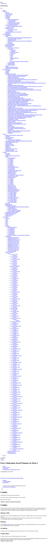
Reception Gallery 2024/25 (13, 190)
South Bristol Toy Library (13, 119)
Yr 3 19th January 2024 (15, 364)
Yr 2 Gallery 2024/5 (12, 195)
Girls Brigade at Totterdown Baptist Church (16, 118)
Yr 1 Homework (11, 228)
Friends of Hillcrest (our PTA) (11, 25)
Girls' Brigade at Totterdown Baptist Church (16, 128)
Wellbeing (8, 146)
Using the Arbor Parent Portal (11, 148)
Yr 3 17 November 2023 (15, 398)
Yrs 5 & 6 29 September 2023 (16, 432)
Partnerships (10, 30)
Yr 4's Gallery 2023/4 (12, 202)
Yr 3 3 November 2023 (15, 412)
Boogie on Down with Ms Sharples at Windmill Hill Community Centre (22, 112)
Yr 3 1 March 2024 (14, 344)
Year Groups (5, 217)
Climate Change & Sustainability (12, 68)
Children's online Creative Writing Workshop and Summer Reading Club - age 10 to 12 (25, 86)
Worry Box (8, 153)
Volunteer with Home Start (13, 77)
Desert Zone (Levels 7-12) (13, 238)
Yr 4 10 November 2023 (15, 407)
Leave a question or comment (14, 211)
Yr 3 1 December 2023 (15, 389)
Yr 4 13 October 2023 (14, 421)
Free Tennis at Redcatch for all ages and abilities (17, 87)
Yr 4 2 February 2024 (14, 353)
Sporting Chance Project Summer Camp (16, 78)
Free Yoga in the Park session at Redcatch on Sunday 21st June (20, 88)
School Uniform (9, 143)
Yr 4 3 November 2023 (15, 414)
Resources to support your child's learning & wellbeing (19, 235)
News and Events (6, 69)
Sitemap (4, 480)
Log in (4, 455)
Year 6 (7, 225)
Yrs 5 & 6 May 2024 (14, 311)
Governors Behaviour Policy (13, 23)
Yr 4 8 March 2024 (14, 339)
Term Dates (8, 70)
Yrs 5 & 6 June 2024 (14, 278)
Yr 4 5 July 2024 (13, 263)
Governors (8, 18)
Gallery (7, 156)
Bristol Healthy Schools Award (12, 212)
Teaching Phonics (11, 64)
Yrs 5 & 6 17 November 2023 (16, 403)
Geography (12, 53)
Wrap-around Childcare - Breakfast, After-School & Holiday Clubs (19, 140)
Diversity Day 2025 (12, 186)
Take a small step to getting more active (16, 127)
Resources (10, 42)
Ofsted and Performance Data (11, 67)
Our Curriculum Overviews (13, 47)
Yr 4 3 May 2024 (13, 309)
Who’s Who (8, 17)
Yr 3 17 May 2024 (14, 294)
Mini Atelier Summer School (13, 92)
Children (4, 152)
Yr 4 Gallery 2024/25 (12, 193)
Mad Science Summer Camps (14, 96)
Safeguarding (8, 33)
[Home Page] (3, 3)
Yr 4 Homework (11, 231)
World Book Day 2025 (12, 188)
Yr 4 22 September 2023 (15, 444)
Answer (14, 314)
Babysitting (10, 133)
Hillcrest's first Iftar (12, 172)
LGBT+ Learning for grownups (14, 210)
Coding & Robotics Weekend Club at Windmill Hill (18, 101)
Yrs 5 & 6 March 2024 (15, 335)
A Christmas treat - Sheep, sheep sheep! (16, 175)
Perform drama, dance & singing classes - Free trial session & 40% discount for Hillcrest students (27, 109)
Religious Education (14, 58)
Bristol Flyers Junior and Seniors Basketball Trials (18, 104)
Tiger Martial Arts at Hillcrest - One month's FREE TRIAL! (20, 103)
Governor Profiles (11, 21)
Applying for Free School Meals (14, 139)
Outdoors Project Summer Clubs (14, 80)
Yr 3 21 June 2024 (14, 273)
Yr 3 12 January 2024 (14, 371)
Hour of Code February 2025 (14, 189)
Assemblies (8, 154)
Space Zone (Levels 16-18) (13, 249)
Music (11, 55)
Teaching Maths (11, 62)
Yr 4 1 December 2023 (15, 387)
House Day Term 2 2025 (13, 176)
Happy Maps (10, 43)
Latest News (5, 468)
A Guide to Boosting (12, 251)
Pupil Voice (8, 203)
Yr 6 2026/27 (10, 164)
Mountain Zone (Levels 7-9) (13, 246)
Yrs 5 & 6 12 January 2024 (15, 376)
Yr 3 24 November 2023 (15, 391)
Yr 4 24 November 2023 (15, 394)
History (11, 54)
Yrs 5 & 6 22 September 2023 (16, 441)
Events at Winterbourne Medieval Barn (15, 97)
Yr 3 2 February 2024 (14, 351)
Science (12, 59)
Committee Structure (12, 20)
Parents (4, 134)
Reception (8, 218)
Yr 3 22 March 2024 (14, 323)
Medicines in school (9, 144)
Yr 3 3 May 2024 (13, 307)
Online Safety (8, 147)
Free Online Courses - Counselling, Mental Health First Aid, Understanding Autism (24, 105)
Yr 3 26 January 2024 (14, 357)
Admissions (8, 16)
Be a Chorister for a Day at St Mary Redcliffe (17, 93)
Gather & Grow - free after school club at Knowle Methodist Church (21, 115)
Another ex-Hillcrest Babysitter (14, 131)
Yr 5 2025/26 (10, 182)
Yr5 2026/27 (10, 163)
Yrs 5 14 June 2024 (14, 285)
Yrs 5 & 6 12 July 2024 (15, 259)
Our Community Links (12, 29)
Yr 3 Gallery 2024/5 (12, 194)
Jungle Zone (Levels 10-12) (13, 247)
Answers (14, 255)
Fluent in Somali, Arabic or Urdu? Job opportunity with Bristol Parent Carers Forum (24, 89)
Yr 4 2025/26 (10, 181)
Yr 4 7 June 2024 (13, 289)
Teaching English (11, 63)
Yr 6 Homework (11, 234)
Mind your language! (10, 252)
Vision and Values (9, 13)
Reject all (2, 501)
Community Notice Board (11, 73)
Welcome (7, 12)
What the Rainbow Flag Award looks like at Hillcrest (18, 206)
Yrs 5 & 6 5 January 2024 (15, 382)
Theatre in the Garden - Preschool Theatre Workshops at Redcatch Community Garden (25, 114)
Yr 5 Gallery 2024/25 (12, 192)
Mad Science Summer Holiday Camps (15, 85)
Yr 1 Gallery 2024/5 (12, 196)
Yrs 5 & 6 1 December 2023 (16, 385)
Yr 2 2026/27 (10, 160)
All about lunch (9, 138)
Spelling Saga (8, 236)
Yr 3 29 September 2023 (15, 435)
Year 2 (7, 220)
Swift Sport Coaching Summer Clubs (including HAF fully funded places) (22, 79)
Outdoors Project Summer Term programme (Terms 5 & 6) (19, 111)
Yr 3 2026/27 (10, 161)
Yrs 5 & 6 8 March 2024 (15, 341)
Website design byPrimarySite (9, 486)
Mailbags (7, 72)
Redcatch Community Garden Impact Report (17, 120)
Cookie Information (7, 481)
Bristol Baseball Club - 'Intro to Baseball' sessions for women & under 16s (22, 110)
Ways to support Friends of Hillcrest (15, 26)
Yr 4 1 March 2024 (14, 346)
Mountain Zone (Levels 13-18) (14, 239)
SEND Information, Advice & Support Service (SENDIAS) (20, 41)
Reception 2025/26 (12, 177)
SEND (7, 36)
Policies (7, 66)
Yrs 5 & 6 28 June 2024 (15, 271)
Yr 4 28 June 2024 (14, 269)
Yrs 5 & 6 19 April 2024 (15, 321)
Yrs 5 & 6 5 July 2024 (14, 265)
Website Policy (6, 482)
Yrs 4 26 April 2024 (14, 315)
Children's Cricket (11, 106)
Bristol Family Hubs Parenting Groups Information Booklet (19, 37)
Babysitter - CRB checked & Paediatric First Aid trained (19, 130)
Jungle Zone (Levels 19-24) (13, 240)
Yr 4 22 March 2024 (14, 328)
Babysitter (10, 125)
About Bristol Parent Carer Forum (14, 38)
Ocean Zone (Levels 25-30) (13, 242)
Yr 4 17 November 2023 (15, 401)
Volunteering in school (10, 27)
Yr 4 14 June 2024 (14, 282)
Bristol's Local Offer (12, 39)
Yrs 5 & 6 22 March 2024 (15, 326)
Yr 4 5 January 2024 (14, 380)
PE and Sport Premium (10, 44)
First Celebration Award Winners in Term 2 (11, 469)
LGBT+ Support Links (12, 209)
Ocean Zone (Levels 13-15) (13, 248)
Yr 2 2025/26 (10, 179)
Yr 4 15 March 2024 (14, 332)
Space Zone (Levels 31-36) (13, 243)
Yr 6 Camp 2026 (11, 168)
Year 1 (7, 219)
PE (11, 60)
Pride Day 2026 (11, 165)
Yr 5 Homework (11, 232)
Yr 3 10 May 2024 (14, 301)
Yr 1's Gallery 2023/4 (12, 198)
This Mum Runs (11, 126)
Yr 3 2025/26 (10, 180)
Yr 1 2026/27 (10, 159)
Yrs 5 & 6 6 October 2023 (15, 428)
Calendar (7, 71)
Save (11, 540)
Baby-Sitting (10, 129)
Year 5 (7, 223)
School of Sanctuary (10, 214)
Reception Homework (12, 227)
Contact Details (9, 14)
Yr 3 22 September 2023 (15, 439)
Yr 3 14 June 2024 (14, 280)
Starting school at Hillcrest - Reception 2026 (14, 135)
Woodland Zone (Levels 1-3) (13, 244)
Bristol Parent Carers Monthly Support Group (17, 123)
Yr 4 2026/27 (10, 162)
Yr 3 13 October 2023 (14, 419)
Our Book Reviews (12, 207)
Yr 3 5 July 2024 (13, 261)
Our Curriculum (9, 46)
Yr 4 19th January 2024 (15, 366)
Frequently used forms (10, 145)
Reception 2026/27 (12, 157)
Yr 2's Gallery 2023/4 (12, 200)
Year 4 (7, 222)
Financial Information (10, 45)
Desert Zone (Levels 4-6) (13, 245)
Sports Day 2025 (11, 185)
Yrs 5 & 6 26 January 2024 (15, 362)
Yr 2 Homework (11, 229)
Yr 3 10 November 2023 (15, 405)
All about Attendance (10, 137)
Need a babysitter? (11, 121)
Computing (12, 51)
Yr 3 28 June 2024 (14, 267)
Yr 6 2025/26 (10, 184)
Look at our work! (11, 452)
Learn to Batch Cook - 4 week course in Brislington (18, 94)
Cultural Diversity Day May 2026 (14, 170)
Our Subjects (10, 48)
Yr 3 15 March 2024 (14, 330)
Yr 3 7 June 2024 (13, 287)
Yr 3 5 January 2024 (14, 378)
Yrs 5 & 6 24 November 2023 (16, 396)
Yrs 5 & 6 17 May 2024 (15, 298)
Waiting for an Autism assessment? (15, 122)
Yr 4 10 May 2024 (14, 303)
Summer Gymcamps (12, 90)
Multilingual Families (10, 150)
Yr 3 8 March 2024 (14, 337)
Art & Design (13, 50)
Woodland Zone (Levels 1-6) (13, 237)
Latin (11, 56)
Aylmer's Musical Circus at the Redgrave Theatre (17, 95)
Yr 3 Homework (11, 230)
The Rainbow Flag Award (11, 205)
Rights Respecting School (11, 213)
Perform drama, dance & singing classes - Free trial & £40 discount (21, 81)
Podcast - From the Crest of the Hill (13, 155)
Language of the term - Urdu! (14, 451)
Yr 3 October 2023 (14, 426)
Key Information (6, 34)
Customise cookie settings (15, 501)
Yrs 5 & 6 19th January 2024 (16, 369)
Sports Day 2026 (11, 169)
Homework (8, 226)
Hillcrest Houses (9, 204)
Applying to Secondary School (12, 151)
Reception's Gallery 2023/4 (13, 197)
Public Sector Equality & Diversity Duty (13, 31)
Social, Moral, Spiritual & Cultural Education (19, 61)
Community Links (9, 28)
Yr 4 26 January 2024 (14, 360)
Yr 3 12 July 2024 (14, 254)
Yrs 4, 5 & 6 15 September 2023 (16, 448)
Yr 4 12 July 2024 (14, 256)
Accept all (7, 501)
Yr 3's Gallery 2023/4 (12, 201)
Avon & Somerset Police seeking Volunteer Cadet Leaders (19, 98)
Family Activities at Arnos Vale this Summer (16, 76)
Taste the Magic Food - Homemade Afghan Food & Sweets (20, 117)
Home (4, 10)
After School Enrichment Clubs (12, 142)
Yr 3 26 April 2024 (14, 313)
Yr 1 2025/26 (10, 178)
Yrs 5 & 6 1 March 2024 (15, 348)
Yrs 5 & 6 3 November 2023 (16, 416)
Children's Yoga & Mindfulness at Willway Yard (17, 102)
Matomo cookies (7, 524)
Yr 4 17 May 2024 (14, 296)
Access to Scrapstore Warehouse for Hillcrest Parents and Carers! (21, 100)
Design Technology (14, 52)
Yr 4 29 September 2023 (15, 437)
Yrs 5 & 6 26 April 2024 (15, 318)
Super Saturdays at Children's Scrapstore (16, 113)
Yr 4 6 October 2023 (14, 430)
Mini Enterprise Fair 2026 (13, 167)
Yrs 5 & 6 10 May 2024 (15, 305)
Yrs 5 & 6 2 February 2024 (15, 355)
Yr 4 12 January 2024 (14, 373)
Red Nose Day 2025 (12, 187)
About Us (5, 11)
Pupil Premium (8, 35)
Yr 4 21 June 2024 (14, 276)
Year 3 (7, 221)
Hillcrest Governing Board (13, 19)
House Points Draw (12, 173)
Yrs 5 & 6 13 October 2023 (15, 423)
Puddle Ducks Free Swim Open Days (15, 108)
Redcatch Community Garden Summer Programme (18, 75)
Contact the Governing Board (14, 22)
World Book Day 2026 (12, 171)
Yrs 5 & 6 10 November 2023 (16, 410)
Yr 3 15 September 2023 (15, 446)
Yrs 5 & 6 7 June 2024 (15, 292)
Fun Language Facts (12, 453)
